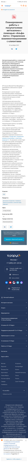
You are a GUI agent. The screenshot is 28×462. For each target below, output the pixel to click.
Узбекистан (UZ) (7, 394)
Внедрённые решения (9, 9)
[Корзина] (23, 5)
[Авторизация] (26, 6)
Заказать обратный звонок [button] (14, 239)
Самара (3, 381)
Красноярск (4, 372)
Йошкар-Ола (4, 369)
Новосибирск (5, 375)
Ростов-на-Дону (5, 378)
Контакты (4, 351)
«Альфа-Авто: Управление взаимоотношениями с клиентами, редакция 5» (13, 138)
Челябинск (4, 384)
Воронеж (3, 366)
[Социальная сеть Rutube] (14, 282)
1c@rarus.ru (14, 243)
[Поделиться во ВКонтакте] (12, 49)
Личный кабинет (8, 297)
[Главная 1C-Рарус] (12, 6)
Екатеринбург (19, 366)
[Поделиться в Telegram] (16, 49)
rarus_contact (15, 278)
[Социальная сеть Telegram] (17, 282)
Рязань (17, 378)
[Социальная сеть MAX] (21, 282)
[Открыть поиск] (21, 6)
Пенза (17, 375)
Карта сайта (5, 356)
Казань (17, 369)
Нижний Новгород (20, 372)
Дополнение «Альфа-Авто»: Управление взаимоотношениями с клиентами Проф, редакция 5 (12, 202)
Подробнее (14, 454)
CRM (4, 194)
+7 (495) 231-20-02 (22, 2)
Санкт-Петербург (20, 381)
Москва (3, 363)
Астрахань (18, 363)
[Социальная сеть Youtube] (10, 282)
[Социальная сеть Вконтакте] (6, 282)
